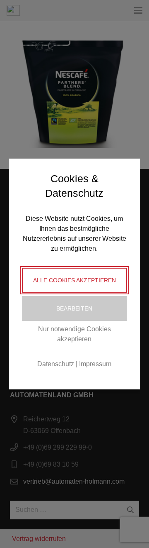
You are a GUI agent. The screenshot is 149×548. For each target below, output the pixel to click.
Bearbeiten (74, 308)
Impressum (95, 363)
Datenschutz (55, 363)
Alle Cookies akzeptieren (74, 280)
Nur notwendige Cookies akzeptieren (74, 333)
